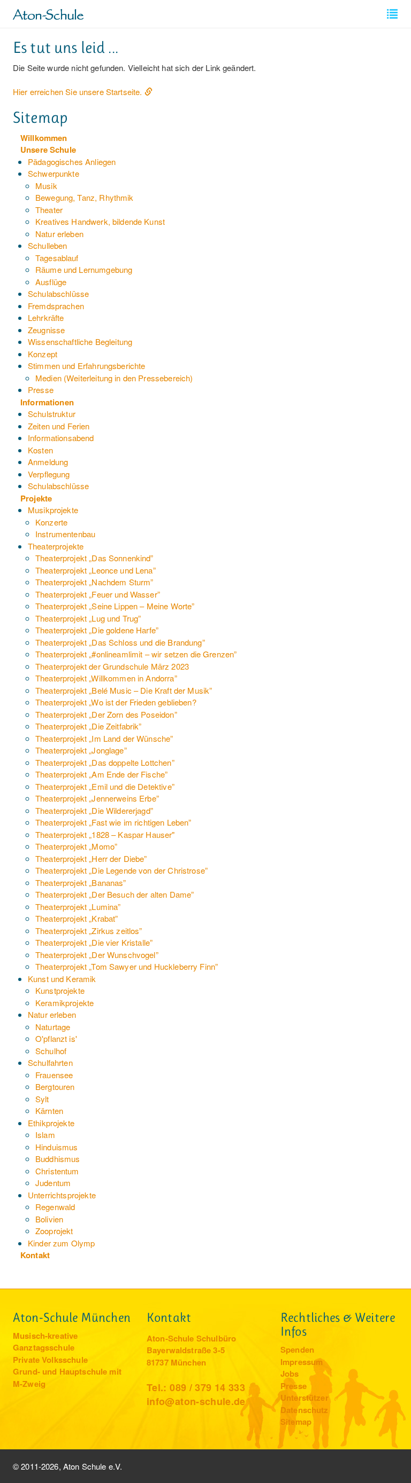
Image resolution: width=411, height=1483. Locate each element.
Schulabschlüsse (58, 293)
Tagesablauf (57, 257)
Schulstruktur (51, 413)
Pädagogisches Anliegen (72, 161)
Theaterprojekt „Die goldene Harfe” (96, 629)
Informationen (47, 402)
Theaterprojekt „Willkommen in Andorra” (106, 678)
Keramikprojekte (64, 1002)
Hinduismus (56, 1146)
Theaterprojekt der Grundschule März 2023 (112, 666)
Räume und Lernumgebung (83, 269)
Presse (41, 389)
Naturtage (52, 1026)
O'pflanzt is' (56, 1038)
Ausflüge (50, 281)
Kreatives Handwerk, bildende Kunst (100, 221)
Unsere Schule (48, 149)
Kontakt (35, 1255)
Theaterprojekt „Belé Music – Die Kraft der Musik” (123, 690)
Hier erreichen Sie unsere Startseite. (77, 91)
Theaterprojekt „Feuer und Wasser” (97, 594)
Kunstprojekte (60, 990)
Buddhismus (57, 1158)
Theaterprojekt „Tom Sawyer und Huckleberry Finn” (126, 966)
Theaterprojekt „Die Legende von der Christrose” (121, 870)
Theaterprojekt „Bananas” (80, 882)
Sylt (42, 1098)
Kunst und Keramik (62, 978)
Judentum (53, 1182)
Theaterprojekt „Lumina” (77, 906)
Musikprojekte (53, 509)
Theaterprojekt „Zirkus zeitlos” (88, 930)
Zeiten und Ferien (59, 425)
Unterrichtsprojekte (62, 1194)
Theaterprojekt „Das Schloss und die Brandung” (120, 642)
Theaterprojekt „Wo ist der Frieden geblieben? (115, 702)
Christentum (57, 1170)
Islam (45, 1134)
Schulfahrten (50, 1062)
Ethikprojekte (51, 1122)
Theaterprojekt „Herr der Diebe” (91, 858)
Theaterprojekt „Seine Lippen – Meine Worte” (114, 605)
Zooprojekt (54, 1230)
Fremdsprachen (56, 305)
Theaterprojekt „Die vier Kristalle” (94, 942)
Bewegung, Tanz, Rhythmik (84, 197)
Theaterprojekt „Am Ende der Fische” (101, 774)
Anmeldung (48, 461)
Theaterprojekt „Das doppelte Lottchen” (104, 762)
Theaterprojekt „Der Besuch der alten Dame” (114, 894)
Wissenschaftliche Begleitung (80, 341)
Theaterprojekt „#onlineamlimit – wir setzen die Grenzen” (136, 654)
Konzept (42, 353)
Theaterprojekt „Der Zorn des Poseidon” (106, 714)
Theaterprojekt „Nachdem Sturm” (94, 581)
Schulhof (50, 1050)
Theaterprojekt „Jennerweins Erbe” (97, 798)
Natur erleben (59, 233)
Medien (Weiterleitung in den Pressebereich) (114, 377)
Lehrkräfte (46, 317)
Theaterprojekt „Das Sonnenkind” (94, 557)
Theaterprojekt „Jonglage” (81, 750)
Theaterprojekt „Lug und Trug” (88, 618)
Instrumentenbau (65, 533)
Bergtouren (55, 1086)
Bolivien (49, 1219)
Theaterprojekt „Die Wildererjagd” (94, 810)
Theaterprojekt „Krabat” (76, 918)
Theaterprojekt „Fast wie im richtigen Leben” (113, 822)
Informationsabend (61, 437)
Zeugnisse (46, 329)
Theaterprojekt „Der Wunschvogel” (96, 954)
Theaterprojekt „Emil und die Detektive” (104, 786)
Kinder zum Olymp (61, 1243)
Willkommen (43, 138)
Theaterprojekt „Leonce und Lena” (95, 570)
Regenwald (55, 1206)
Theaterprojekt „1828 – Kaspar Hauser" (105, 834)
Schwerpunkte (53, 173)
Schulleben (47, 245)
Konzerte (51, 522)
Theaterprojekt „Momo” (76, 846)
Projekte (36, 498)
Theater (49, 209)
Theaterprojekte (55, 546)
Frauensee (54, 1074)
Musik (46, 185)
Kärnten (49, 1110)
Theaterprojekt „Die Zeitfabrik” (88, 726)
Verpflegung (49, 474)
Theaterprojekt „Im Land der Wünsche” (104, 738)
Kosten (40, 450)
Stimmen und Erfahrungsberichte (87, 365)
